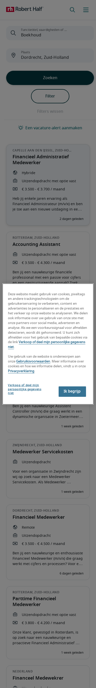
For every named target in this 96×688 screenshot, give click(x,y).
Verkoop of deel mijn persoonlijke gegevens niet (24, 389)
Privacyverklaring (21, 371)
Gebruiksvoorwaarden (33, 361)
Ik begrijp (72, 391)
